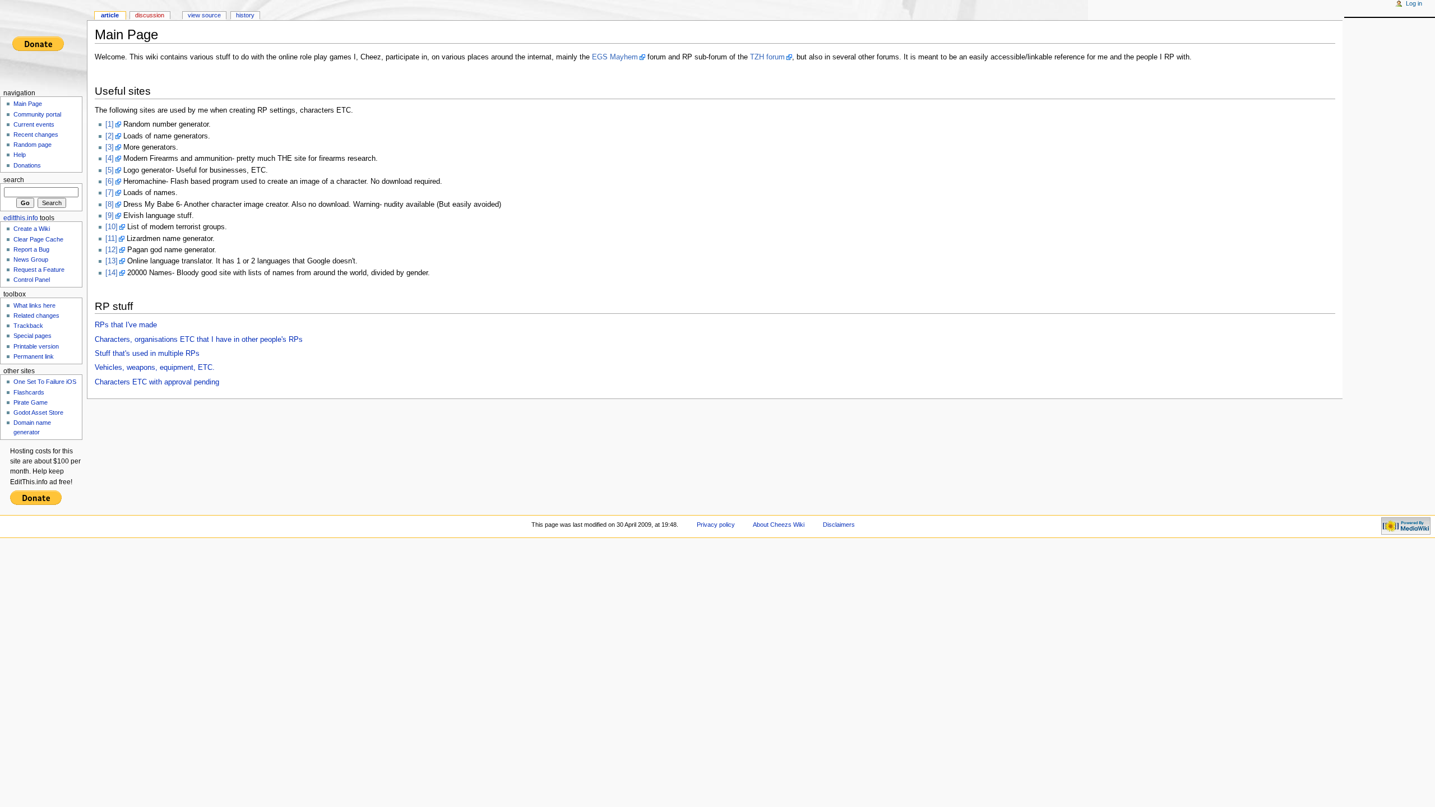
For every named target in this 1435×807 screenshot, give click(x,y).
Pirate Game (30, 402)
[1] (109, 124)
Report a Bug (31, 249)
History (245, 15)
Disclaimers (839, 524)
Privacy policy (716, 524)
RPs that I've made (126, 325)
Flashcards (28, 392)
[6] (109, 181)
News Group (30, 259)
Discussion (149, 15)
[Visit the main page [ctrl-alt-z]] (43, 43)
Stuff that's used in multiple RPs (147, 354)
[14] (111, 273)
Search (13, 180)
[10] (111, 227)
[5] (109, 170)
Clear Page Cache (38, 239)
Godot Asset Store (38, 412)
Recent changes (35, 134)
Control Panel (31, 279)
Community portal (37, 114)
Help (19, 154)
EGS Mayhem (615, 57)
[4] (109, 159)
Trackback (28, 325)
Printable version (36, 346)
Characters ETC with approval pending (157, 382)
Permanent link (33, 356)
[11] (111, 239)
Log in (1414, 3)
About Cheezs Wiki (778, 524)
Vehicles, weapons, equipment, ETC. (155, 368)
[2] (109, 136)
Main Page (27, 103)
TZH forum (767, 57)
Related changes (36, 315)
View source (204, 15)
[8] (109, 204)
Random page (32, 144)
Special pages (32, 335)
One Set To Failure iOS (44, 381)
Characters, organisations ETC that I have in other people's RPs (199, 340)
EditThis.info (20, 218)
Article (110, 15)
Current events (33, 124)
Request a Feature (38, 269)
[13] (111, 261)
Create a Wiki (31, 228)
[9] (109, 216)
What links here (34, 305)
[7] (109, 193)
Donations (27, 165)
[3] (109, 147)
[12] (111, 250)
